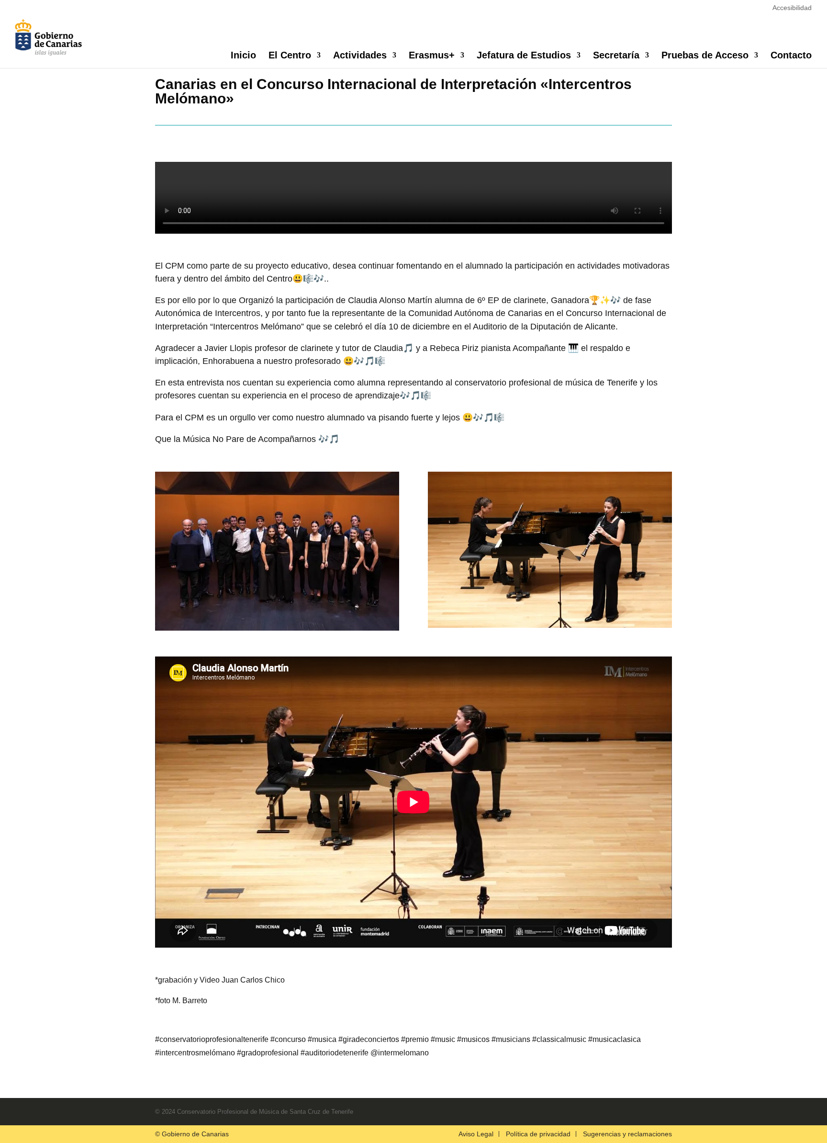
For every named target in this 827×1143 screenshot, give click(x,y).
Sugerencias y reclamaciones (627, 1134)
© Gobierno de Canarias (192, 1134)
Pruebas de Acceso (705, 56)
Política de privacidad (538, 1134)
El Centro (289, 56)
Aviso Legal (475, 1134)
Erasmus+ (432, 56)
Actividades (360, 56)
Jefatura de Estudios (524, 56)
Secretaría (616, 56)
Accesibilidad (792, 7)
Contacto (791, 56)
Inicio (243, 56)
